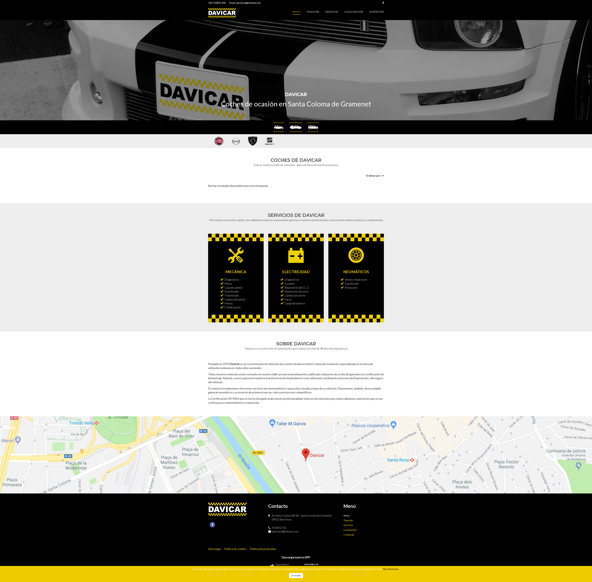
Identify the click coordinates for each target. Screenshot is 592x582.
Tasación (313, 11)
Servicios (331, 11)
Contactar (376, 11)
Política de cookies (235, 549)
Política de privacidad (262, 549)
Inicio (296, 11)
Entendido (296, 575)
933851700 (219, 2)
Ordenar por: (373, 175)
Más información (391, 569)
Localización (353, 11)
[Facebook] (383, 3)
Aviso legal (214, 549)
